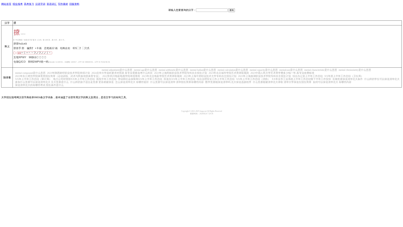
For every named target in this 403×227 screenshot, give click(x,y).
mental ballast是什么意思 (203, 70)
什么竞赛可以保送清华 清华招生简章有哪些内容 (177, 82)
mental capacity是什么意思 (264, 70)
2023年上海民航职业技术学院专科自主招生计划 (180, 73)
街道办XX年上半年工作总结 (179, 79)
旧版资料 (74, 4)
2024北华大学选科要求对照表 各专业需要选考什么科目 (122, 73)
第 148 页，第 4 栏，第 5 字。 (40, 40)
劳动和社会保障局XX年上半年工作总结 (140, 79)
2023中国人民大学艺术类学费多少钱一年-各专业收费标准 (282, 73)
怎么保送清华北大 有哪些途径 (132, 82)
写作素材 (63, 4)
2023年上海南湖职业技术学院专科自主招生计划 (264, 76)
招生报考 (18, 4)
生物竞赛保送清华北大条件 (347, 79)
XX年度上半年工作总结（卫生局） (343, 76)
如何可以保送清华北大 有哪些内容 (332, 82)
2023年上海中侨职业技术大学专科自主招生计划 (210, 76)
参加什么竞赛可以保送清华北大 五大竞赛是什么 (42, 82)
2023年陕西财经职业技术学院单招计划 (68, 73)
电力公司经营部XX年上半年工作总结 (74, 79)
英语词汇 (52, 4)
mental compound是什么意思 (30, 73)
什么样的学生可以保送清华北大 (382, 79)
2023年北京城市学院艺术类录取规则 (229, 73)
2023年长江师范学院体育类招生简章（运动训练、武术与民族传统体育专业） (58, 76)
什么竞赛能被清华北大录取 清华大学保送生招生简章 (282, 82)
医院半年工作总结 (106, 79)
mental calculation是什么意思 (233, 70)
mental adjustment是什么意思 (117, 70)
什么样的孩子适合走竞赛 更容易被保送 (92, 82)
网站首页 (6, 4)
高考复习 (29, 4)
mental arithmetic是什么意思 (173, 70)
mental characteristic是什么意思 (320, 70)
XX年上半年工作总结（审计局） (33, 79)
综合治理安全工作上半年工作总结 (216, 79)
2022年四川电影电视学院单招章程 (121, 76)
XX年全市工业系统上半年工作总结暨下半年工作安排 (301, 79)
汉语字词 (40, 4)
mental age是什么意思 (145, 70)
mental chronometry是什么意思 (355, 70)
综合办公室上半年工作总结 (307, 76)
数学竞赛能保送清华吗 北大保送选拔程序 (228, 82)
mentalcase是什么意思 (291, 70)
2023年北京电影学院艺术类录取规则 (162, 76)
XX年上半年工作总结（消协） (253, 79)
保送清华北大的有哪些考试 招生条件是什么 (39, 85)
